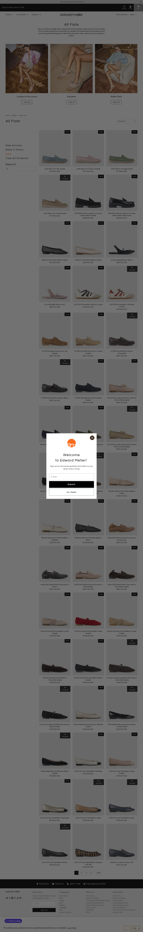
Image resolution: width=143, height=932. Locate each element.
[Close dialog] (92, 438)
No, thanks (71, 492)
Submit (71, 484)
